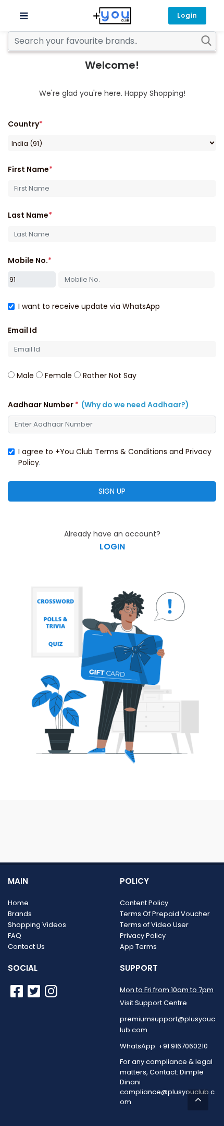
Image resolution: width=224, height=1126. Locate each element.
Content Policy (144, 903)
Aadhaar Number (98, 404)
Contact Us (26, 947)
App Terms (138, 947)
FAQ (14, 936)
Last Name (30, 215)
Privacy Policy (143, 936)
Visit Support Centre (153, 1003)
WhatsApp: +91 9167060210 (164, 1046)
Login (187, 15)
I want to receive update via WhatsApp (89, 306)
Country (25, 124)
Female (57, 375)
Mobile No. (30, 260)
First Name (30, 169)
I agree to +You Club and (114, 457)
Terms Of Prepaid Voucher (165, 914)
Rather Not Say (108, 375)
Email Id (22, 330)
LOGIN (112, 547)
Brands (20, 914)
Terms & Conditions (131, 451)
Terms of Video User (154, 925)
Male (24, 375)
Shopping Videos (37, 925)
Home (18, 903)
